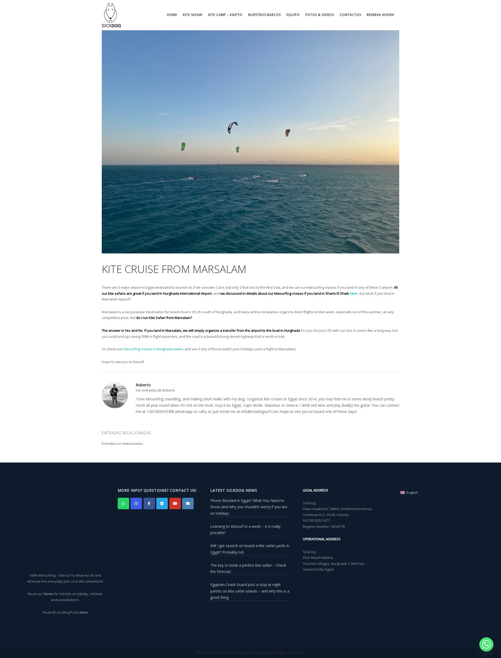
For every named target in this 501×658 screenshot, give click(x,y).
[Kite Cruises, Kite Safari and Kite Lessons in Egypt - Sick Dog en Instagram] (136, 503)
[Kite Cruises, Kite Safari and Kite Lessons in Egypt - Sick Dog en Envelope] (188, 503)
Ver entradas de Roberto (155, 390)
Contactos (350, 15)
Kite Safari (192, 15)
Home (172, 15)
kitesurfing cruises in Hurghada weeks (153, 349)
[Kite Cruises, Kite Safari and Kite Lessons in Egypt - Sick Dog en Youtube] (175, 503)
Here (84, 612)
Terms (48, 593)
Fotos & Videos (320, 15)
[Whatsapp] (486, 644)
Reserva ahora (380, 15)
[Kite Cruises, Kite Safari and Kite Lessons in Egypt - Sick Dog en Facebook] (149, 503)
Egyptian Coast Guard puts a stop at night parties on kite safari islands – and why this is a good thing (249, 591)
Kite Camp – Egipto (225, 15)
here (353, 293)
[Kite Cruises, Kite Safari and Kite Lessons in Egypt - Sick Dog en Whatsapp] (123, 503)
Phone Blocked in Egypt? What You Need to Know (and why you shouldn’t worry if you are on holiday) (248, 507)
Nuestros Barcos (264, 15)
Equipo (293, 15)
